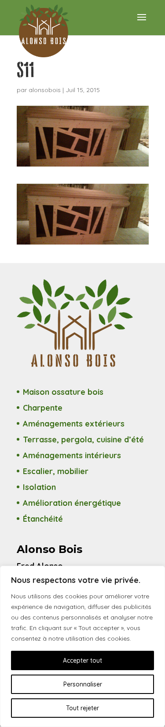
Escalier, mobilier (55, 471)
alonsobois (45, 90)
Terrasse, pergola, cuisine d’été (83, 439)
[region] (82, 646)
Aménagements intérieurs (72, 455)
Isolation (39, 487)
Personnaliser (82, 684)
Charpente (42, 408)
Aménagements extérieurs (74, 424)
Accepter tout (82, 660)
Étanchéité (43, 519)
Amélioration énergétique (72, 503)
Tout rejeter (82, 708)
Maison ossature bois (63, 392)
